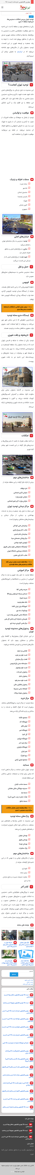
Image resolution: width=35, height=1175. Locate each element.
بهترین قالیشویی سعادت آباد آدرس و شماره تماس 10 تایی (18, 1076)
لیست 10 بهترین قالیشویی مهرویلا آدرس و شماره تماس (18, 1004)
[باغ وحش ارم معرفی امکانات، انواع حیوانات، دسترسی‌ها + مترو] (9, 954)
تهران (27, 13)
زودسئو (12, 1172)
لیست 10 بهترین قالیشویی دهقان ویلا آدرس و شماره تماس (18, 996)
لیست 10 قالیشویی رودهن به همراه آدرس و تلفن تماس (18, 1108)
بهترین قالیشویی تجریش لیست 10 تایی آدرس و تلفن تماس (18, 1036)
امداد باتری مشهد (29, 980)
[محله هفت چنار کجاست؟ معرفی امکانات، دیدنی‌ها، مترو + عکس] (26, 954)
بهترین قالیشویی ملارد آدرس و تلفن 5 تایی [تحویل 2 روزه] (17, 1068)
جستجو (31, 971)
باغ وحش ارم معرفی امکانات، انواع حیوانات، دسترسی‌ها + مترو (9, 963)
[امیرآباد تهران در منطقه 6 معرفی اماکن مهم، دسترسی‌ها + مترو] (9, 935)
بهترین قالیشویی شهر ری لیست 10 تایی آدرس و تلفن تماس (18, 1100)
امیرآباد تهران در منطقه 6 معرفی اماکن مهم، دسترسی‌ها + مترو (10, 944)
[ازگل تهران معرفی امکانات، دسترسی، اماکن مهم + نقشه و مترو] (26, 935)
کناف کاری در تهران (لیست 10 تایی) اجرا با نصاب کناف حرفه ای (18, 1084)
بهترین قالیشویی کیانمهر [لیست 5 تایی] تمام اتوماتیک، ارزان (19, 1052)
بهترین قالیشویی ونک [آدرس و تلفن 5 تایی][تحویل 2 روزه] (19, 1060)
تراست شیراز (30, 982)
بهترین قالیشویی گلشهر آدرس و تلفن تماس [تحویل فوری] (17, 1092)
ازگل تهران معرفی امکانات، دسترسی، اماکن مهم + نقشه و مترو (26, 944)
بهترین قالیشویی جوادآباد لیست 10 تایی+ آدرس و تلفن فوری (17, 1020)
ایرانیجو (19, 51)
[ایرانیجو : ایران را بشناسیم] (24, 7)
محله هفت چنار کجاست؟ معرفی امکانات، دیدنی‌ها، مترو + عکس (27, 963)
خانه (30, 13)
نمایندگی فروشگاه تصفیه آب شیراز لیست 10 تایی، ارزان (17, 1044)
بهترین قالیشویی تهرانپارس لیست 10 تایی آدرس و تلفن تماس (17, 1028)
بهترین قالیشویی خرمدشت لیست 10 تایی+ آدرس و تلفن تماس (17, 1012)
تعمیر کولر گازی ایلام (28, 984)
